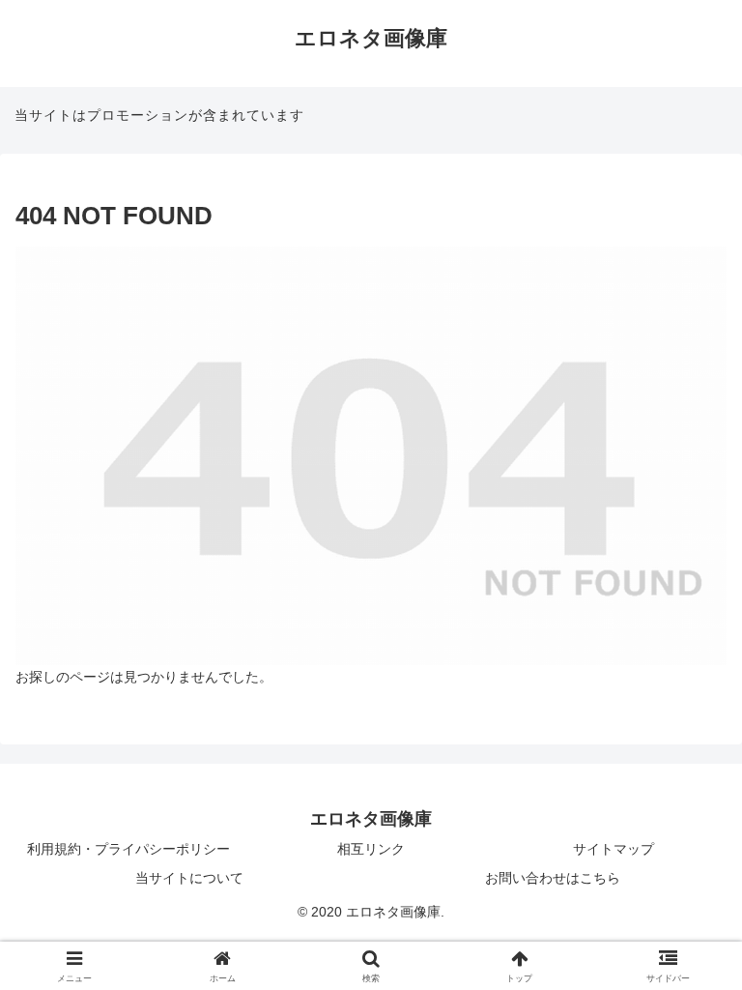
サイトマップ (613, 849)
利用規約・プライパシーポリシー (128, 849)
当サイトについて (189, 878)
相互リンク (371, 849)
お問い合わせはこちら (552, 878)
